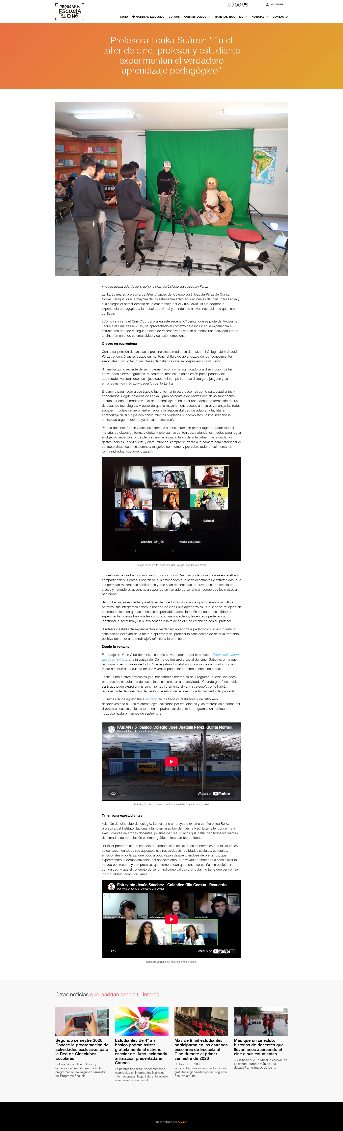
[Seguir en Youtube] (245, 4)
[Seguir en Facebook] (231, 4)
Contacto (280, 16)
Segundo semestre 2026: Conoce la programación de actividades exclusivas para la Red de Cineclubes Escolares (82, 1049)
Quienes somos (195, 16)
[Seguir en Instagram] (238, 4)
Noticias (258, 16)
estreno (151, 699)
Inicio (123, 16)
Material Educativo (229, 16)
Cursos (174, 16)
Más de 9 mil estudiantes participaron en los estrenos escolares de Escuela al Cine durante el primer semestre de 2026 (201, 1049)
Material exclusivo (149, 16)
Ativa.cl (182, 1121)
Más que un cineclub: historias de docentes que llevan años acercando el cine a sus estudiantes (259, 1047)
